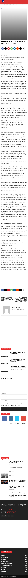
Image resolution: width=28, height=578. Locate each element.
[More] (23, 48)
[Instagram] (5, 516)
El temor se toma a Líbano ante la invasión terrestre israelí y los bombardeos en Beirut (7, 299)
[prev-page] (2, 374)
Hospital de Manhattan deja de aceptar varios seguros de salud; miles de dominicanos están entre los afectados (17, 494)
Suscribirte (23, 416)
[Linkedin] (14, 48)
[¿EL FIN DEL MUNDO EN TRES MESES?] (4, 476)
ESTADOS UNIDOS (5, 371)
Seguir (10, 416)
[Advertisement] (14, 332)
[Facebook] (2, 48)
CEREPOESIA (6, 4)
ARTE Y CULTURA (12, 4)
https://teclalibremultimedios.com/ (18, 309)
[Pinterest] (8, 48)
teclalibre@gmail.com (11, 512)
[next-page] (4, 374)
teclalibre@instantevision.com (13, 509)
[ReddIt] (17, 48)
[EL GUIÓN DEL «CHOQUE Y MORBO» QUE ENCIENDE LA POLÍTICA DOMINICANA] (5, 361)
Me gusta (4, 416)
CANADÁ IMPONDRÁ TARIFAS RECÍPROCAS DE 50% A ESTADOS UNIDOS (16, 469)
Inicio (2, 4)
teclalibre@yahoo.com (12, 511)
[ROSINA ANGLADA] (6, 310)
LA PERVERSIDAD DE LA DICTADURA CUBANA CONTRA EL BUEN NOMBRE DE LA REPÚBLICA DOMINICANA (18, 368)
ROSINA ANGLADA (5, 43)
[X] (5, 48)
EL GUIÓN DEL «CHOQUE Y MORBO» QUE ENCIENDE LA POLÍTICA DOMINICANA (17, 360)
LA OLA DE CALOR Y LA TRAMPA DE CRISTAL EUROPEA (16, 487)
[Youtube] (12, 516)
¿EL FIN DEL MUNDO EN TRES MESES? (17, 474)
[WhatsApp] (11, 48)
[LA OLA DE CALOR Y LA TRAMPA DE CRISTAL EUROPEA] (4, 488)
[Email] (20, 48)
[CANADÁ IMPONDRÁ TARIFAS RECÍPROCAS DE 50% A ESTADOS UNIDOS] (4, 469)
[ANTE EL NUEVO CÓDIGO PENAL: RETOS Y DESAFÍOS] (5, 354)
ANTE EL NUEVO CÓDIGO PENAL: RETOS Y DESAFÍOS (17, 353)
